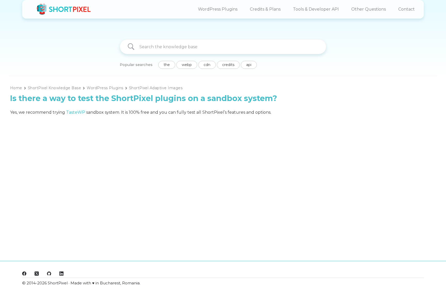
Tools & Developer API (316, 9)
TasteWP (75, 112)
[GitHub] (49, 273)
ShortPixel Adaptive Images (156, 88)
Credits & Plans (265, 9)
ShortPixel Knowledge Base (54, 88)
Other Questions (368, 9)
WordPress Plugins (217, 9)
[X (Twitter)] (37, 273)
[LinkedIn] (61, 273)
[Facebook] (24, 273)
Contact (406, 9)
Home (16, 88)
